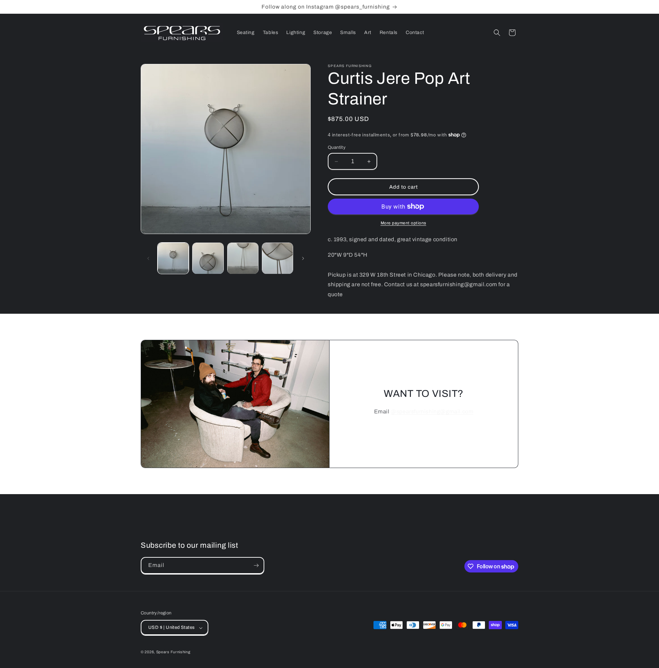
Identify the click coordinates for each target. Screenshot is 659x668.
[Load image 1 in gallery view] (173, 258)
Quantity (337, 147)
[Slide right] (303, 258)
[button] (497, 32)
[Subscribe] (256, 565)
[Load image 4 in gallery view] (277, 258)
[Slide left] (148, 258)
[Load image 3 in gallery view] (242, 258)
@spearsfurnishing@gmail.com (432, 411)
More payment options (403, 223)
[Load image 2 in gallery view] (207, 258)
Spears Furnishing (173, 652)
